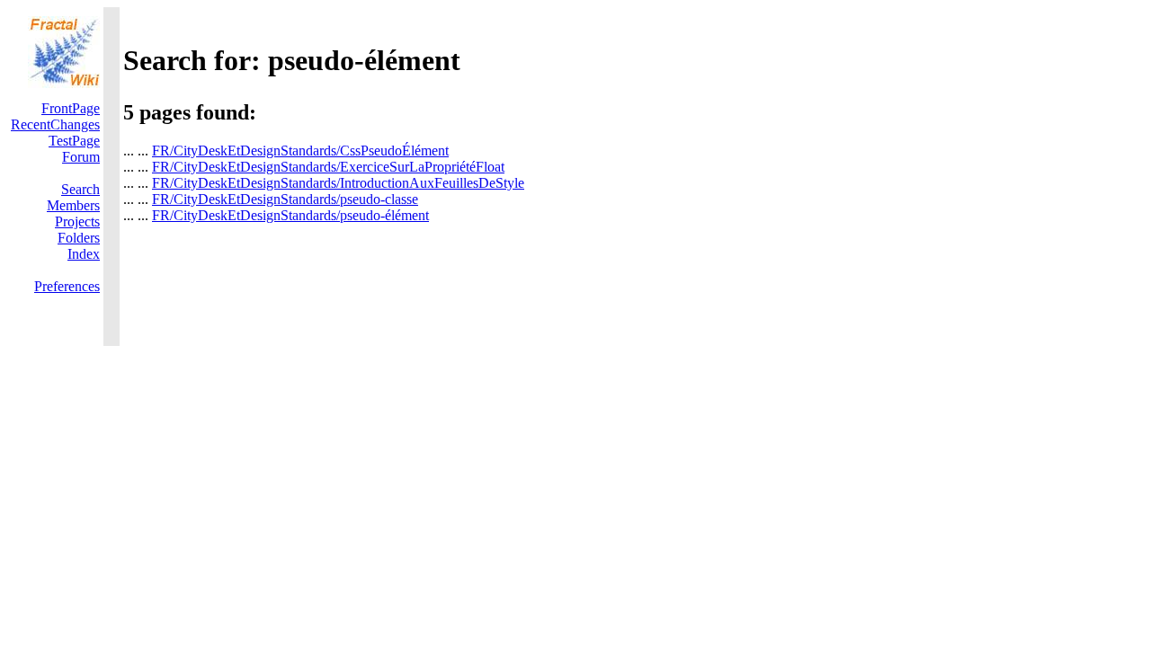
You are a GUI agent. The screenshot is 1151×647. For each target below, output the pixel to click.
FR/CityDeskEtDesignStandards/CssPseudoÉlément (300, 150)
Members (73, 205)
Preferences (67, 286)
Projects (77, 221)
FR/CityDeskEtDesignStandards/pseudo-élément (290, 215)
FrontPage (70, 108)
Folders (79, 237)
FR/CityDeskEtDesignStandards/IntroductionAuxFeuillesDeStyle (338, 183)
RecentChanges (55, 124)
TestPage (74, 140)
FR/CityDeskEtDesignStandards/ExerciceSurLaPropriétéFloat (328, 166)
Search (80, 189)
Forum (81, 156)
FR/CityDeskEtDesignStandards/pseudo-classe (285, 199)
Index (83, 253)
